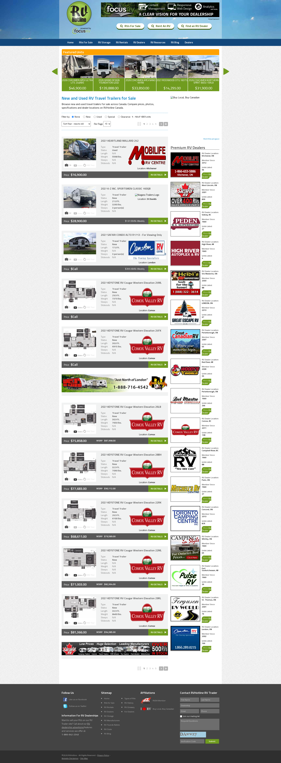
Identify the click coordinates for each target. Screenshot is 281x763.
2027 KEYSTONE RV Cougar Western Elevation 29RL (131, 598)
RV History (128, 702)
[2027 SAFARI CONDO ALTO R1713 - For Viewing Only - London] (80, 253)
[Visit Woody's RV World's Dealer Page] (185, 382)
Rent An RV (163, 26)
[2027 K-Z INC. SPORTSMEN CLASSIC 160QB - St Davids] (80, 207)
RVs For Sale (132, 26)
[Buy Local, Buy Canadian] (185, 97)
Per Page (98, 123)
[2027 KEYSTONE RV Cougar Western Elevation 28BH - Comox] (80, 473)
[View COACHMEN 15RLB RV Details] (203, 73)
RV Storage (104, 42)
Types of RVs (129, 698)
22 (70, 213)
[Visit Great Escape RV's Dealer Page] (185, 323)
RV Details (156, 174)
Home (70, 42)
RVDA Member (159, 700)
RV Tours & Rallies (112, 724)
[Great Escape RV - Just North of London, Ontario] (115, 391)
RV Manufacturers (112, 720)
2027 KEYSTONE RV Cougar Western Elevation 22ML (131, 550)
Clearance (125, 117)
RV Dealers (139, 42)
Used (99, 117)
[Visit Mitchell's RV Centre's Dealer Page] (185, 500)
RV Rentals (122, 42)
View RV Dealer (206, 175)
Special (111, 117)
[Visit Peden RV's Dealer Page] (185, 235)
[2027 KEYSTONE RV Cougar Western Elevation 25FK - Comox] (80, 349)
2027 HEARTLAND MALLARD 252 (120, 141)
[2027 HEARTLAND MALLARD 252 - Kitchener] (80, 159)
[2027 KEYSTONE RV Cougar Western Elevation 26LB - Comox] (80, 425)
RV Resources (158, 42)
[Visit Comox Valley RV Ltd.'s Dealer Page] (185, 441)
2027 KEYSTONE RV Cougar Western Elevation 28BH (131, 455)
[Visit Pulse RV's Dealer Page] (185, 589)
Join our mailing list (191, 716)
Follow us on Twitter (77, 706)
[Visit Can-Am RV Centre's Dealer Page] (185, 649)
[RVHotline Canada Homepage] (79, 26)
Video (80, 165)
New (88, 117)
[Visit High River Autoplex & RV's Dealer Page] (185, 264)
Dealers (189, 42)
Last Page (166, 124)
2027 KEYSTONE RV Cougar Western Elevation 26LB (131, 407)
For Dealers (129, 711)
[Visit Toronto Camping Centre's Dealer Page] (185, 530)
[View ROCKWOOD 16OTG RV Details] (172, 73)
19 (70, 165)
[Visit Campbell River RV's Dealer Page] (185, 471)
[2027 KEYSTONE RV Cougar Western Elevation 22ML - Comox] (80, 569)
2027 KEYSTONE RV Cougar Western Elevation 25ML (131, 283)
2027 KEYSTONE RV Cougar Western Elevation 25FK (131, 330)
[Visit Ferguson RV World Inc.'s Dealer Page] (185, 620)
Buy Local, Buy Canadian (163, 708)
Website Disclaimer (70, 758)
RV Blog (175, 42)
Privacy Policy (103, 755)
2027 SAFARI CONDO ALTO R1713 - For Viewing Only (131, 235)
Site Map (84, 758)
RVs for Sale (109, 702)
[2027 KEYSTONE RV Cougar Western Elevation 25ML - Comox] (80, 301)
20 (70, 259)
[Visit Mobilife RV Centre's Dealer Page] (185, 176)
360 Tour (90, 165)
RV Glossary (129, 707)
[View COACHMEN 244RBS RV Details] (77, 73)
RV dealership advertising (76, 725)
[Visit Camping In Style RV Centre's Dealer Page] (185, 559)
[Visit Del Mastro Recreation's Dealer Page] (185, 412)
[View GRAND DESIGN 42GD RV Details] (109, 73)
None (77, 117)
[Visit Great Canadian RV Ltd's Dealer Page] (185, 353)
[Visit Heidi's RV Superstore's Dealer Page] (185, 294)
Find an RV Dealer (197, 26)
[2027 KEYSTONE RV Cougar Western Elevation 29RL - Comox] (80, 617)
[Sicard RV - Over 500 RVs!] (115, 654)
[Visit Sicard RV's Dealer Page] (185, 205)
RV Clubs (108, 729)
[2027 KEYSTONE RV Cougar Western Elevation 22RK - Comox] (80, 521)
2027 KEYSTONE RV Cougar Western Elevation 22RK (131, 502)
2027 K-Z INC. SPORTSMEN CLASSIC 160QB (126, 189)
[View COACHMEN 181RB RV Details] (140, 73)
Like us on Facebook (78, 699)
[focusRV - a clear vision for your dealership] (160, 9)
